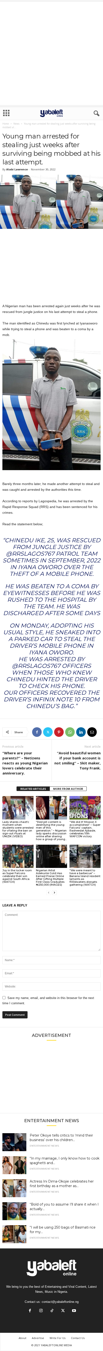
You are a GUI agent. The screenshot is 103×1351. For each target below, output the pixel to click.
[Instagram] (40, 1311)
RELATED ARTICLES (33, 789)
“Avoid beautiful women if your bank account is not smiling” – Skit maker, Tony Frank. (77, 760)
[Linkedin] (81, 732)
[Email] (92, 732)
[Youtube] (74, 1311)
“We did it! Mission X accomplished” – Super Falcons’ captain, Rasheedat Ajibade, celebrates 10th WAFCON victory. (84, 829)
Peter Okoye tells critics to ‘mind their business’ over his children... (61, 1137)
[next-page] (54, 892)
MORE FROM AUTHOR (68, 789)
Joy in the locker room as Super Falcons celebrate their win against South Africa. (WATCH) (17, 876)
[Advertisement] (51, 53)
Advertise (38, 1338)
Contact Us (78, 1338)
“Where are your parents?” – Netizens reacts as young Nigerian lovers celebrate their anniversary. (25, 763)
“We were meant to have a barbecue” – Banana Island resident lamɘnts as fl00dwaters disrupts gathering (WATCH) (84, 877)
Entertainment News (44, 1146)
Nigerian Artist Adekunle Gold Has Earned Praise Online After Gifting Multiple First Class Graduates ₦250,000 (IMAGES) (50, 877)
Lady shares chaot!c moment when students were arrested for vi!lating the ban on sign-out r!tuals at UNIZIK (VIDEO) (18, 829)
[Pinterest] (59, 732)
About (22, 1338)
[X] (48, 732)
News (16, 123)
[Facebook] (37, 732)
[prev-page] (48, 892)
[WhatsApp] (70, 732)
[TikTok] (51, 1311)
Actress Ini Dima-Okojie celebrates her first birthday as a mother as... (62, 1183)
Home (5, 123)
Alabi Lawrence (17, 169)
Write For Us (57, 1338)
